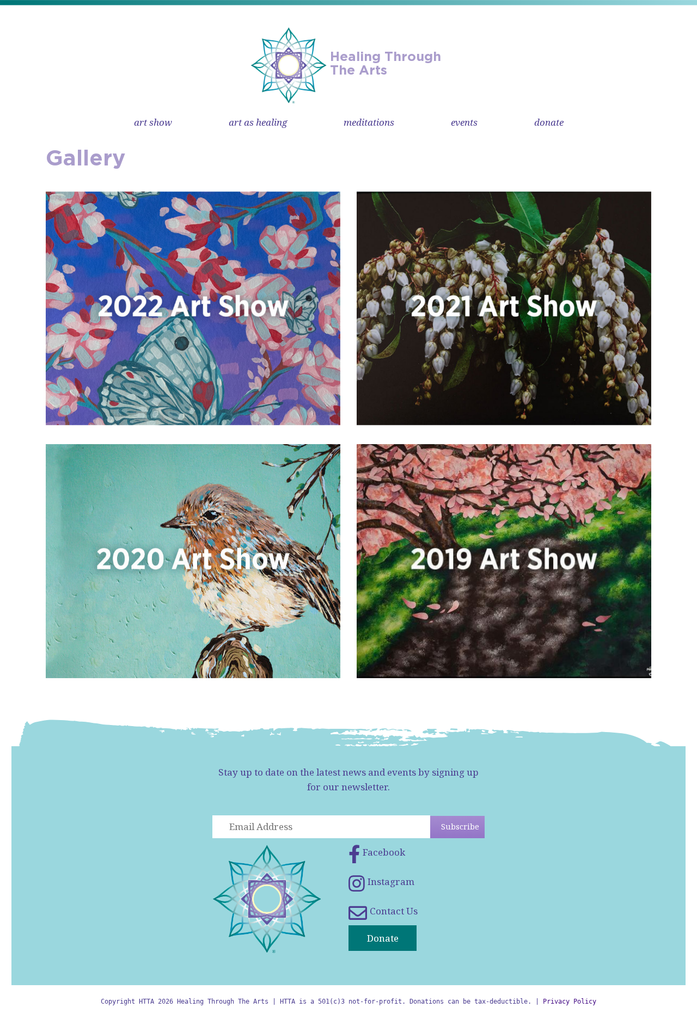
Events (464, 122)
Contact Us (394, 911)
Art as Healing (258, 122)
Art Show (153, 122)
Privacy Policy (569, 1001)
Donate (549, 122)
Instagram (391, 881)
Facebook (384, 852)
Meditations (369, 122)
